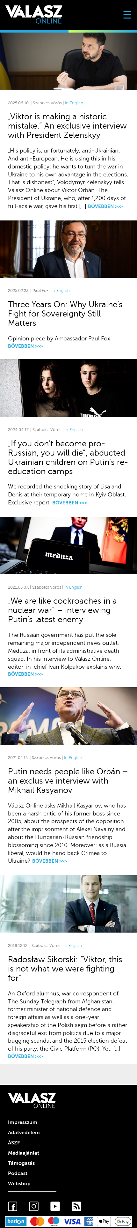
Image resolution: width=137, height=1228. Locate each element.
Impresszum (22, 1122)
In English (74, 103)
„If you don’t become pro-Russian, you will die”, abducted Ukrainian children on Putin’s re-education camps (68, 457)
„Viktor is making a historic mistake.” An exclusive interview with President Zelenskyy (67, 126)
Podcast (17, 1173)
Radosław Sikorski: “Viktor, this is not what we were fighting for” (65, 969)
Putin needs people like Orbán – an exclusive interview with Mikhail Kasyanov (68, 781)
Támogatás (21, 1163)
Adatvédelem (24, 1132)
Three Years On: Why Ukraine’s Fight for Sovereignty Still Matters (65, 314)
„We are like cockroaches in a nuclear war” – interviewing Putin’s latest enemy (62, 610)
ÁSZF (14, 1143)
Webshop (19, 1184)
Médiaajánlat (23, 1153)
